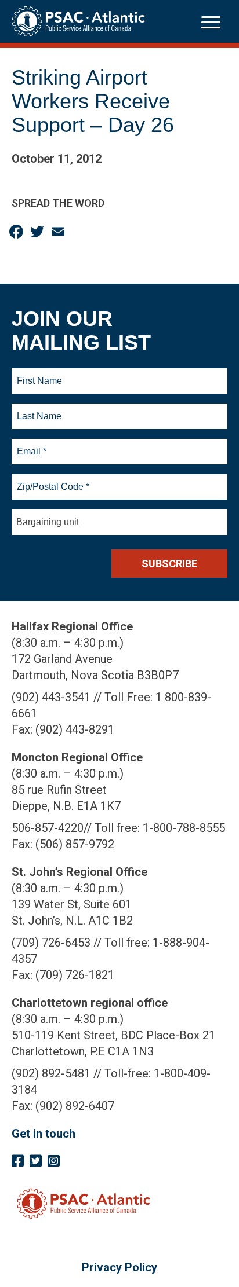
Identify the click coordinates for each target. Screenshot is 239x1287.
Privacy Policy (119, 1267)
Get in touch (43, 1134)
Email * (31, 444)
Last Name (38, 409)
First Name (39, 374)
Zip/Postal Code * (51, 479)
